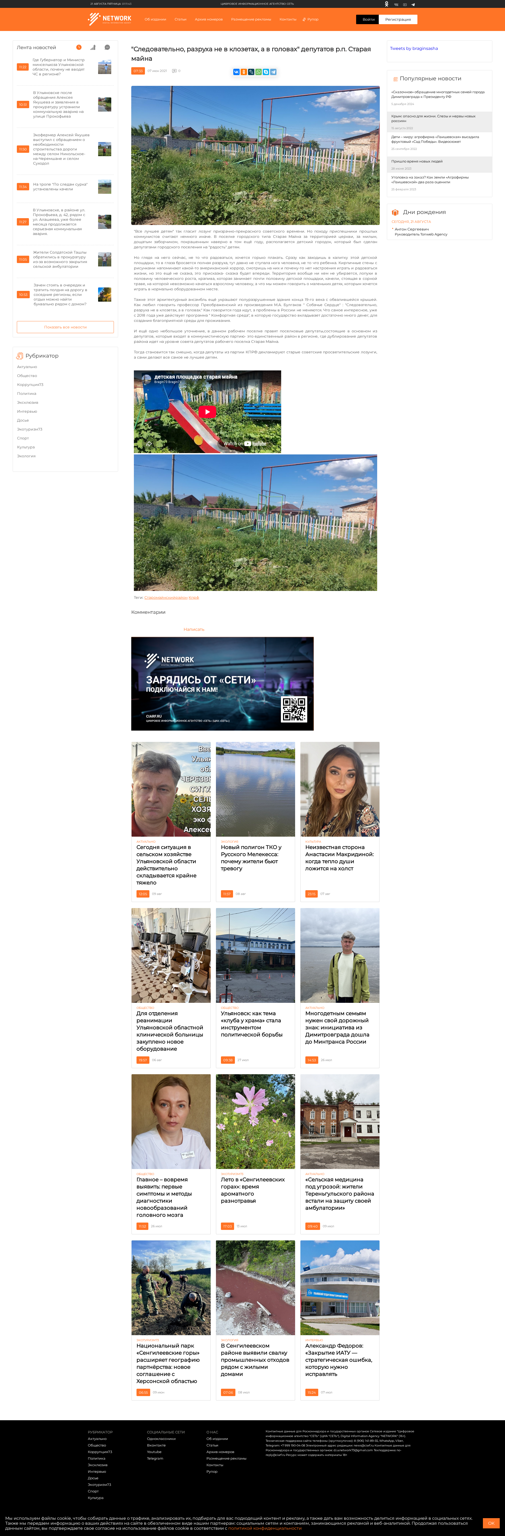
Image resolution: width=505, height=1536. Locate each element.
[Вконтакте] (396, 4)
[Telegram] (413, 4)
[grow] (93, 47)
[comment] (107, 47)
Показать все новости (65, 327)
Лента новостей (36, 47)
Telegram (155, 1458)
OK (491, 1523)
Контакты (288, 19)
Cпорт (23, 438)
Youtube (154, 1452)
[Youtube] (405, 4)
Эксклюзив (27, 402)
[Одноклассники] (386, 4)
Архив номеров (220, 1452)
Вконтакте (156, 1445)
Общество (27, 375)
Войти (369, 19)
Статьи (212, 1445)
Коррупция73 (30, 384)
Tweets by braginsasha (414, 48)
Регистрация (398, 19)
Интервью (27, 411)
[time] (78, 47)
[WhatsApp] (258, 72)
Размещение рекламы (251, 19)
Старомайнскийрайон (166, 597)
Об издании (155, 19)
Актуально (27, 366)
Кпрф (194, 597)
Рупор (313, 19)
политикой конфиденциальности (265, 1528)
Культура (26, 447)
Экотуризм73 (29, 429)
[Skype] (266, 72)
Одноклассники (161, 1439)
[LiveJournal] (251, 72)
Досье (23, 420)
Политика (26, 393)
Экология (26, 456)
